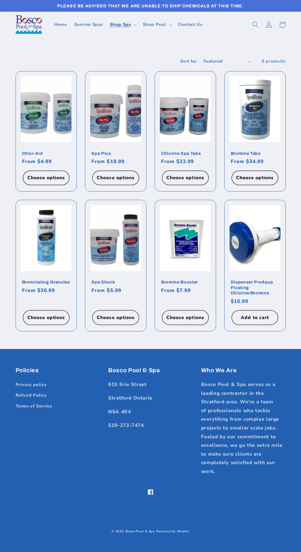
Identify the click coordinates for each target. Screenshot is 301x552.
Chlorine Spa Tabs (181, 153)
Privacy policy (31, 384)
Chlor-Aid (32, 153)
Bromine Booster (179, 282)
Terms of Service (34, 406)
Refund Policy (31, 395)
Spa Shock (103, 282)
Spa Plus (101, 153)
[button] (122, 24)
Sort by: (188, 61)
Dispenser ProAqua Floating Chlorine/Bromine (252, 287)
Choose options (46, 178)
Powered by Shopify (173, 531)
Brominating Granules (46, 282)
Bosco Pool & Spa (140, 531)
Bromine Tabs (246, 153)
